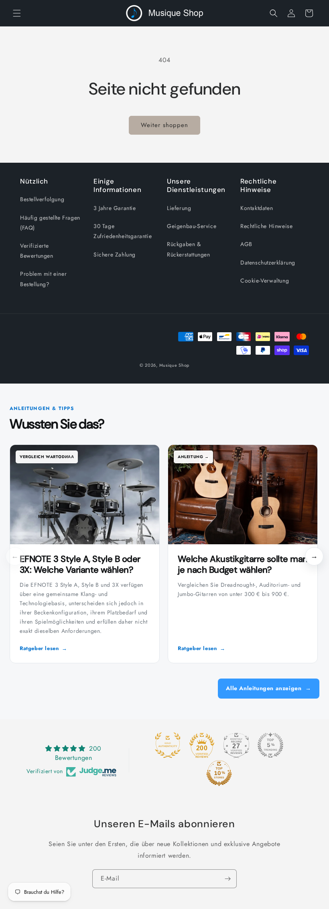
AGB (246, 244)
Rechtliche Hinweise (266, 226)
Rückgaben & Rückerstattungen (188, 249)
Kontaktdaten (256, 208)
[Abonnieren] (227, 878)
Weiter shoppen (164, 125)
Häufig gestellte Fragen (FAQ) (50, 223)
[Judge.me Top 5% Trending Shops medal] (270, 745)
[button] (17, 13)
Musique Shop (174, 365)
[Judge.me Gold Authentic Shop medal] (168, 745)
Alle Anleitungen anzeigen (268, 688)
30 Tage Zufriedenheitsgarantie (122, 231)
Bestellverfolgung (42, 199)
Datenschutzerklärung (267, 263)
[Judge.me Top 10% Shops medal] (219, 773)
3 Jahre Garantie (114, 208)
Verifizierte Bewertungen (36, 251)
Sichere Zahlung (114, 254)
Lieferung (179, 208)
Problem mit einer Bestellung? (43, 279)
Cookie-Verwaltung (264, 281)
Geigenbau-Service (191, 226)
